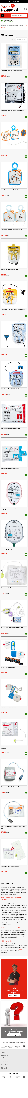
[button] (26, 77)
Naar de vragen (13, 1035)
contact (20, 949)
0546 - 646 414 (15, 1)
